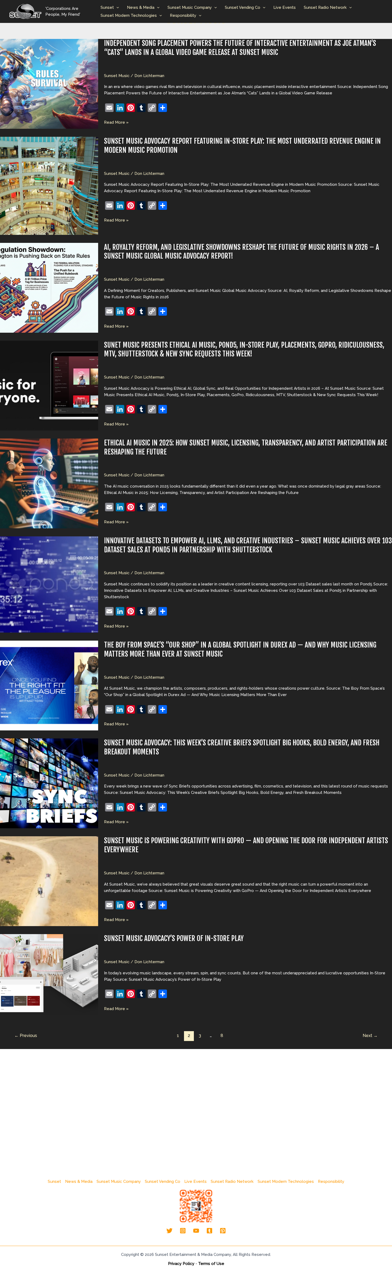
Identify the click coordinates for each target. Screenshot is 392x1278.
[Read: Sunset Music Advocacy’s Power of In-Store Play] (49, 974)
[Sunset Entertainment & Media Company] (25, 11)
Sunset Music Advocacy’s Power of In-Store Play (174, 938)
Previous (25, 1035)
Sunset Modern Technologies (129, 15)
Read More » (116, 123)
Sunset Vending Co (242, 7)
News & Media (140, 7)
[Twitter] (169, 1231)
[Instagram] (183, 1231)
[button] (116, 7)
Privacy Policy (181, 1263)
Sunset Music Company (189, 7)
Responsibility (183, 15)
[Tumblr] (209, 1231)
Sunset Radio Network (325, 7)
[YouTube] (196, 1231)
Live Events (284, 7)
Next (370, 1035)
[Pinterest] (223, 1231)
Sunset (107, 7)
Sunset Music (117, 75)
